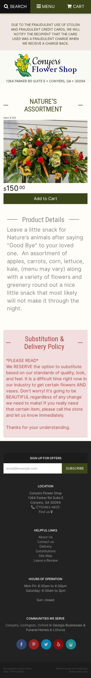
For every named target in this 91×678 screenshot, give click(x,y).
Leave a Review (46, 560)
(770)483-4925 (47, 507)
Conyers (12, 625)
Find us (45, 512)
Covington (28, 625)
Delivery (45, 546)
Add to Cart (45, 198)
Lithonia (59, 630)
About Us (45, 537)
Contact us (45, 542)
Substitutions (46, 551)
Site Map (45, 556)
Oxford (43, 625)
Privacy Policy (17, 671)
